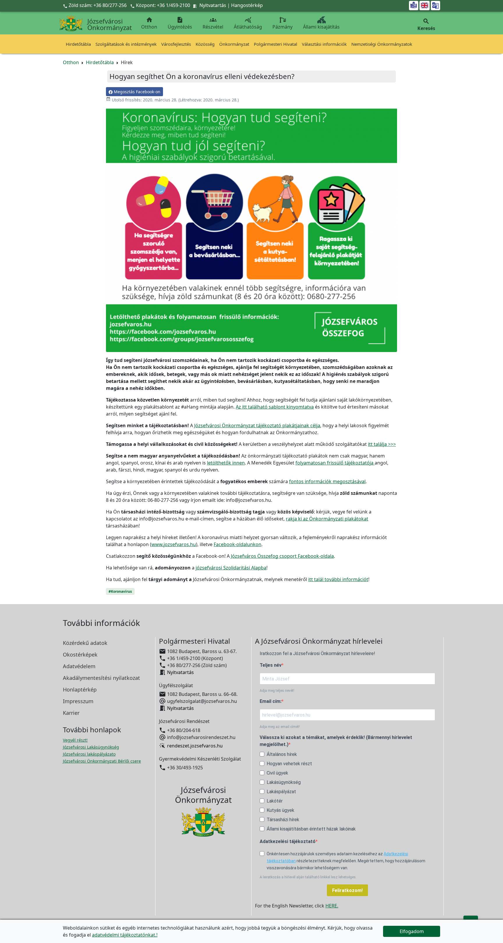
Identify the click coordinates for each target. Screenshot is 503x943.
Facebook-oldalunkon (237, 544)
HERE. (331, 905)
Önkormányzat (234, 44)
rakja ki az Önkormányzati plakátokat (327, 519)
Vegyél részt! (75, 740)
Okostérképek (80, 654)
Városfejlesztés (176, 44)
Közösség (205, 44)
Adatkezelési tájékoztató (288, 841)
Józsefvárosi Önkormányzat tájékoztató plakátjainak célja (257, 425)
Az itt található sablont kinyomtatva (275, 407)
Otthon (149, 23)
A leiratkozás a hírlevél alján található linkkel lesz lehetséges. (308, 877)
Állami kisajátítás (321, 27)
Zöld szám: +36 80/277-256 (95, 5)
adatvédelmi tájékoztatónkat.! (124, 935)
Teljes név (270, 665)
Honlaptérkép (80, 689)
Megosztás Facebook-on (136, 91)
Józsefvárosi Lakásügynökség (91, 747)
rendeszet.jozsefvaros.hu (195, 746)
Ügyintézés (180, 23)
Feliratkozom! (347, 890)
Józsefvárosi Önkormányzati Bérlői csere (102, 761)
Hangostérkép (247, 5)
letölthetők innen (226, 463)
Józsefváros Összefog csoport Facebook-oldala (282, 556)
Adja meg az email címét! (280, 727)
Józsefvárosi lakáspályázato (89, 754)
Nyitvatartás (212, 5)
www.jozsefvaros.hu (173, 544)
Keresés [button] (426, 24)
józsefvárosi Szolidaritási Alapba (231, 567)
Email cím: (270, 701)
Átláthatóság (248, 23)
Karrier (71, 712)
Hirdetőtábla (78, 44)
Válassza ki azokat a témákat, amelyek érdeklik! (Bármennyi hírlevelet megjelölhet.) (336, 741)
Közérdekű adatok (85, 642)
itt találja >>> (382, 444)
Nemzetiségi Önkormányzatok (381, 44)
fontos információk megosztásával (327, 481)
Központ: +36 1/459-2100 (163, 5)
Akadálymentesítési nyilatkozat (101, 677)
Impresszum (78, 701)
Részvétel (213, 23)
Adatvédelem (79, 666)
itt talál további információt (338, 579)
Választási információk (324, 44)
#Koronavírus (120, 591)
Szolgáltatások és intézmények (126, 44)
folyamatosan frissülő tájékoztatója (335, 463)
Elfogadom (412, 931)
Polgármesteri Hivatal (275, 44)
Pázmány (282, 27)
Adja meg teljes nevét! (277, 691)
